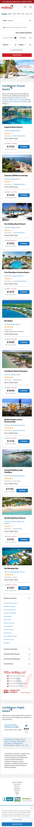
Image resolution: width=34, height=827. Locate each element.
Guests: (21, 45)
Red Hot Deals (7, 616)
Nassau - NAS (12, 743)
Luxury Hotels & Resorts (10, 636)
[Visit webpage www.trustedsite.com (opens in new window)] (27, 799)
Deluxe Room (17, 380)
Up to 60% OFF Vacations (10, 603)
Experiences (7, 643)
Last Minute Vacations (9, 606)
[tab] (4, 13)
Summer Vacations (9, 629)
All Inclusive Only (17, 50)
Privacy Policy (17, 784)
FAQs (17, 794)
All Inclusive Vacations (10, 610)
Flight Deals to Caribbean (16, 100)
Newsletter (17, 788)
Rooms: (5, 45)
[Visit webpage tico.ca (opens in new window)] (17, 799)
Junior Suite (16, 481)
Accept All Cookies (17, 824)
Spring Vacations (8, 626)
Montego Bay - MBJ (13, 745)
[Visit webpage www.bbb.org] (7, 799)
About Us (17, 786)
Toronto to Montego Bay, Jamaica (14, 476)
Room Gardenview (19, 233)
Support (17, 792)
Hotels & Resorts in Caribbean (18, 101)
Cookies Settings (17, 819)
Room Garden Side (19, 136)
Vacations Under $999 (10, 613)
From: (5, 20)
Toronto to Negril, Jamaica (12, 130)
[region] (17, 816)
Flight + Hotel (7, 619)
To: (4, 27)
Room (15, 577)
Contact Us (17, 790)
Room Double (17, 529)
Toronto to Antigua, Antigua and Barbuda (14, 522)
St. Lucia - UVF (23, 745)
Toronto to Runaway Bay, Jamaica (14, 425)
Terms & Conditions (17, 782)
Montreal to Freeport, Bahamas (13, 276)
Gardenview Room (19, 184)
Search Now (17, 55)
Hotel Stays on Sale (9, 639)
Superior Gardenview (20, 281)
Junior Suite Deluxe (19, 430)
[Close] (32, 808)
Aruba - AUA (16, 741)
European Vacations (9, 623)
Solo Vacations (8, 633)
